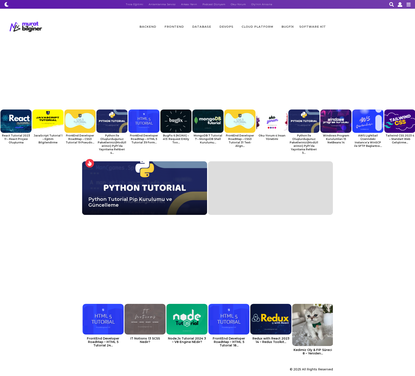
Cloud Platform (257, 26)
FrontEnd (174, 26)
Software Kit (312, 26)
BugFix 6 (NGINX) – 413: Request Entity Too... (176, 139)
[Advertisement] (207, 77)
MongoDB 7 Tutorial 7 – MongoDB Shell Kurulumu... (208, 139)
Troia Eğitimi (134, 4)
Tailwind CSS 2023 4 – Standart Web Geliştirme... (400, 139)
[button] (6, 4)
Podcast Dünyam (214, 4)
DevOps (226, 26)
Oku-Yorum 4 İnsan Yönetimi (272, 137)
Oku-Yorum (238, 4)
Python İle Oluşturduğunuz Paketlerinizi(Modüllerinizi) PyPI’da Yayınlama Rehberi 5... (304, 144)
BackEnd (147, 26)
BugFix (287, 26)
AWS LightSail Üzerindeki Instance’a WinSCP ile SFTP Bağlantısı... (368, 141)
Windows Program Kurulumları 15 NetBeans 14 (336, 139)
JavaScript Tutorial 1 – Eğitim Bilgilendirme (48, 139)
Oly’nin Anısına (261, 4)
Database (201, 26)
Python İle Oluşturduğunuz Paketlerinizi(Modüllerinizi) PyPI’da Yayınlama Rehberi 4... (112, 144)
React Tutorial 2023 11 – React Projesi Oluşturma (16, 139)
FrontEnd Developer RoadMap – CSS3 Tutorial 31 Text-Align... (240, 141)
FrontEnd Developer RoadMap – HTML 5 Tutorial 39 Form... (144, 139)
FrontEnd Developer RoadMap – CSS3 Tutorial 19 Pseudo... (80, 139)
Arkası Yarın (189, 4)
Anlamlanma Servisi (162, 4)
